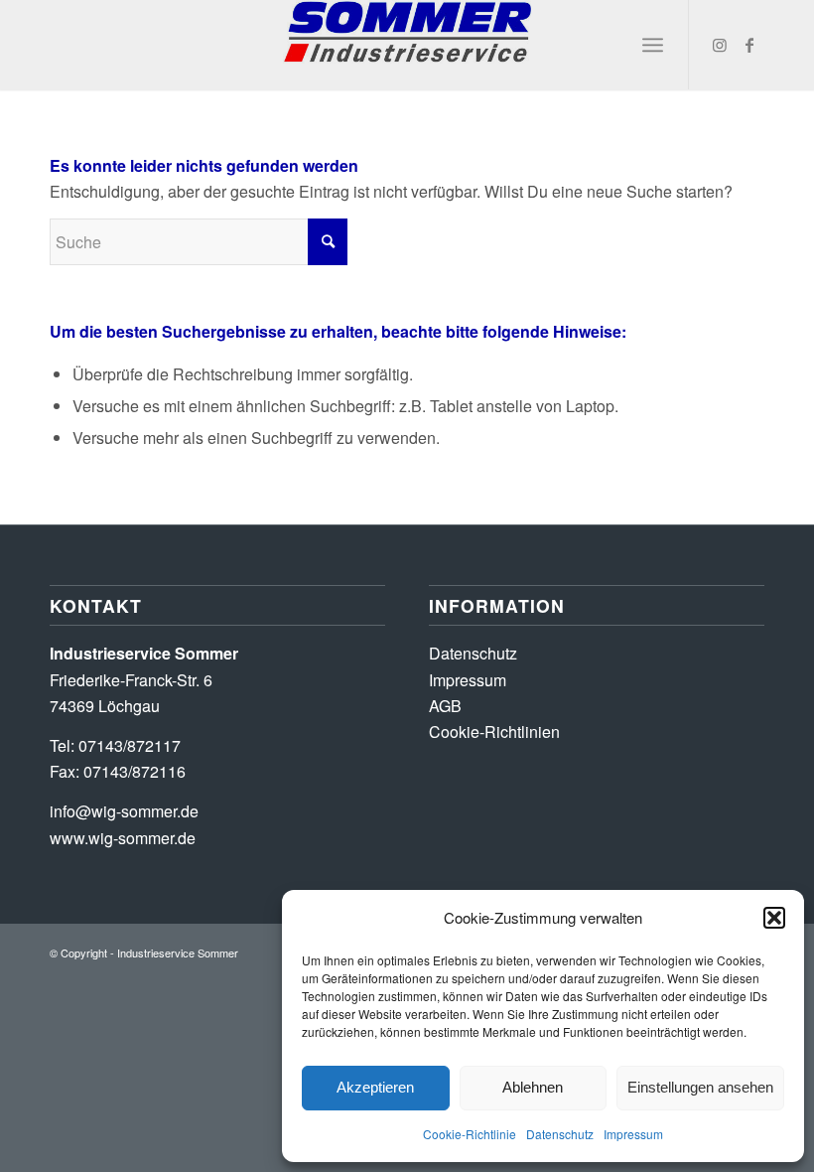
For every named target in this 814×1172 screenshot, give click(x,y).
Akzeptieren (375, 1087)
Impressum (633, 1133)
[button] (774, 918)
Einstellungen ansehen (700, 1087)
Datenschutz (560, 1133)
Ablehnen (532, 1087)
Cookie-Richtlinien (494, 731)
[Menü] (652, 45)
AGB (445, 705)
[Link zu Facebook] (749, 45)
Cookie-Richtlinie (469, 1133)
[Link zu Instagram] (720, 45)
